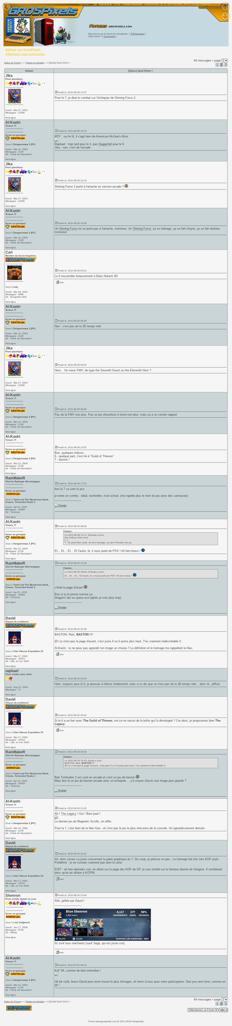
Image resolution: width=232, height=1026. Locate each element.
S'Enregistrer (137, 34)
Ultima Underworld (116, 684)
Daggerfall (105, 144)
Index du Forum (12, 62)
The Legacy (68, 813)
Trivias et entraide (34, 62)
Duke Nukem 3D (107, 276)
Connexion (109, 36)
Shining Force (124, 97)
